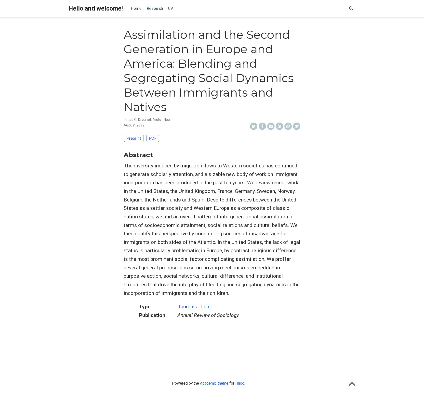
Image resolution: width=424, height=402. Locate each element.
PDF (153, 138)
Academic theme (214, 383)
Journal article (194, 307)
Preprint (134, 138)
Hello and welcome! (95, 8)
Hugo (239, 383)
